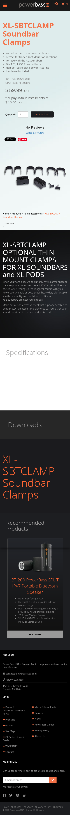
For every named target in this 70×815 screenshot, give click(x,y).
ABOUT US (58, 807)
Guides (9, 725)
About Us (39, 736)
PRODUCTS (16, 807)
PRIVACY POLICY (43, 807)
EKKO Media (38, 810)
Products (10, 719)
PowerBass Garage (44, 724)
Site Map (10, 731)
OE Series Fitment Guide (13, 738)
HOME (6, 807)
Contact (9, 751)
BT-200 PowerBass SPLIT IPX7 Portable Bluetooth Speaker (35, 586)
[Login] (56, 3)
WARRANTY (11, 746)
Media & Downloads (45, 707)
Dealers (38, 713)
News (37, 718)
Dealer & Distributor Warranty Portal (14, 710)
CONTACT (28, 807)
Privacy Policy (41, 730)
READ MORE (35, 634)
